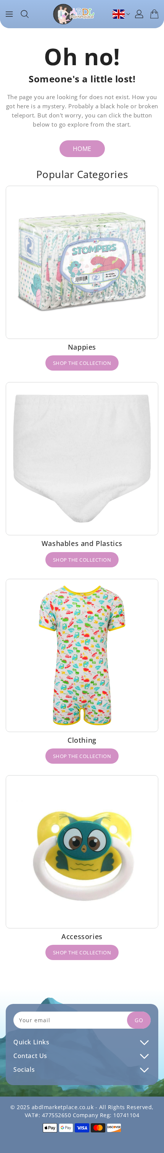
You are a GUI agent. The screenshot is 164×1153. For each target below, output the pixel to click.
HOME (82, 149)
